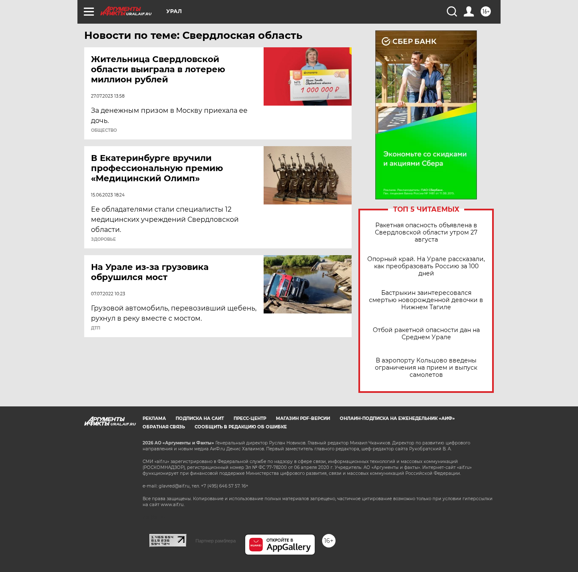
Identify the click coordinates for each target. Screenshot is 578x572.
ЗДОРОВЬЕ (103, 239)
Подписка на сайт (200, 418)
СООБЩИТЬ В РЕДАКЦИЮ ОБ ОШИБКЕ (241, 427)
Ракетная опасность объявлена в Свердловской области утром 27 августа (426, 232)
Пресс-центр (250, 418)
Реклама (154, 418)
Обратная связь (164, 427)
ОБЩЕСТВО (104, 130)
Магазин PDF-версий (303, 418)
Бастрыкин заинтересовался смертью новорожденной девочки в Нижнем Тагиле (426, 300)
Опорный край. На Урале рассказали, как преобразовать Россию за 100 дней (426, 266)
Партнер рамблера (215, 540)
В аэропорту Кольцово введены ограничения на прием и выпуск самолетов (426, 368)
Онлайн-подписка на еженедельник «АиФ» (397, 418)
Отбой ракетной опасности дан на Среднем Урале (426, 334)
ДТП (95, 328)
